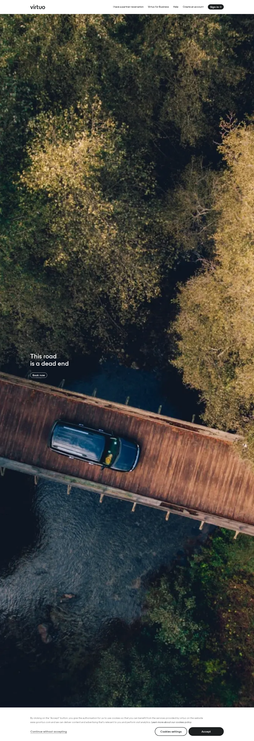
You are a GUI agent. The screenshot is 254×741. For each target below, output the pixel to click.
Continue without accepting (48, 731)
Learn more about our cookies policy (171, 722)
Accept (206, 731)
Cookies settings (171, 731)
